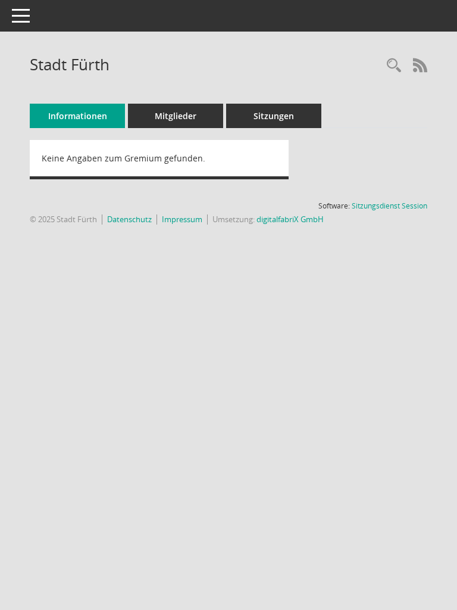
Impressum (182, 219)
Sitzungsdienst (389, 206)
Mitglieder (175, 116)
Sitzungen (273, 116)
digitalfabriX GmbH (290, 219)
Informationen (77, 116)
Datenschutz (129, 219)
